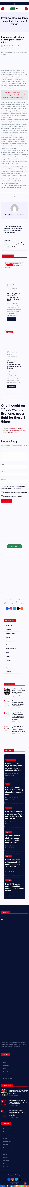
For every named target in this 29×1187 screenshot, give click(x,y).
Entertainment (10, 641)
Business (8, 629)
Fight (15, 196)
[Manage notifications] (25, 1183)
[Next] (24, 750)
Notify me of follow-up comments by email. (15, 492)
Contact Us (6, 1071)
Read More (12, 319)
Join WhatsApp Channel (14, 546)
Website (3, 479)
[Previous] (21, 750)
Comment (4, 451)
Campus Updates (10, 633)
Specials (8, 660)
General (20, 45)
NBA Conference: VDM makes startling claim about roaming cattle (14, 791)
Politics (8, 656)
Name (3, 464)
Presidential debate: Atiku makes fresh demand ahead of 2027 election (13, 863)
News (7, 652)
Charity (8, 637)
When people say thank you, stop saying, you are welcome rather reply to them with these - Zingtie (14, 430)
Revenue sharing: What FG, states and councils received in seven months (18, 1102)
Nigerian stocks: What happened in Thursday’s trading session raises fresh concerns (18, 716)
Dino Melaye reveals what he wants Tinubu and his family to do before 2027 (14, 815)
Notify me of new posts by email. (12, 496)
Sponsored (9, 664)
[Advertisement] (14, 521)
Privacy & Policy (7, 1078)
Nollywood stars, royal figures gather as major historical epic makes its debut (14, 767)
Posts (5, 1068)
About (5, 1075)
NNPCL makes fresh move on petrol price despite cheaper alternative (18, 1091)
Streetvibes (9, 671)
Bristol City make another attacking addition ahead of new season (14, 887)
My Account (6, 1065)
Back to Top (15, 1184)
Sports (8, 667)
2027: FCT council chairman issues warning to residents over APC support (13, 839)
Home (14, 28)
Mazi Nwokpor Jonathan (10, 45)
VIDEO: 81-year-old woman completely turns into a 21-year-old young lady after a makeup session (14, 95)
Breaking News (10, 625)
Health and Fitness (11, 648)
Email (3, 471)
